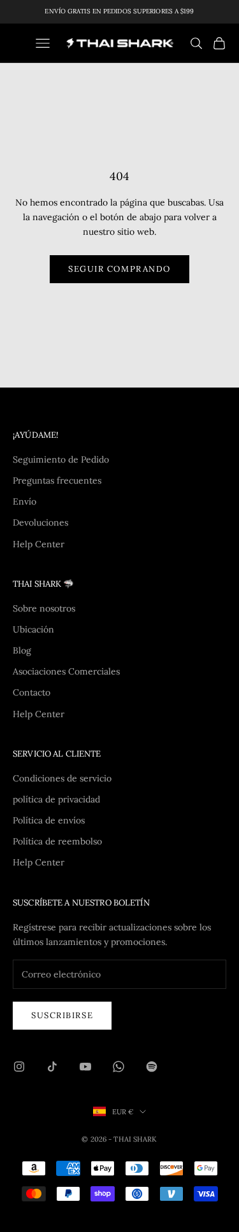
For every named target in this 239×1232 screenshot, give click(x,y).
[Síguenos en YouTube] (85, 1066)
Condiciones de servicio (62, 778)
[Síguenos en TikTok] (52, 1066)
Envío (24, 501)
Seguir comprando (119, 268)
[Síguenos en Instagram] (19, 1066)
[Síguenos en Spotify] (151, 1066)
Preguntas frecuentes (57, 480)
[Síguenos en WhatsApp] (118, 1066)
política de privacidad (56, 799)
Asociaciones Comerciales (66, 671)
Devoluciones (40, 522)
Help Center (38, 544)
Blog (22, 650)
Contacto (31, 692)
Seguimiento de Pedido (61, 459)
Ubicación (33, 629)
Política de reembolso (57, 841)
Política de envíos (49, 820)
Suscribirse (62, 1015)
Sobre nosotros (44, 608)
